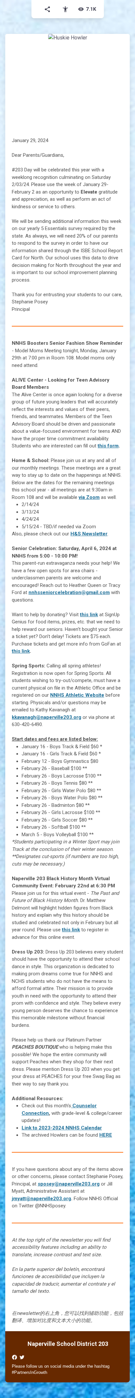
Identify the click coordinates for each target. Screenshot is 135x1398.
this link (89, 615)
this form (108, 446)
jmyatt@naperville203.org (41, 1198)
